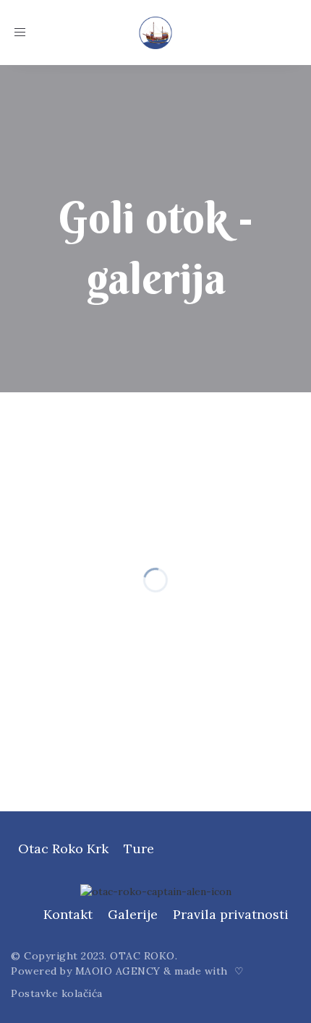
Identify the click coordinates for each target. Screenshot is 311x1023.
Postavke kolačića (57, 993)
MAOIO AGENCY (118, 970)
